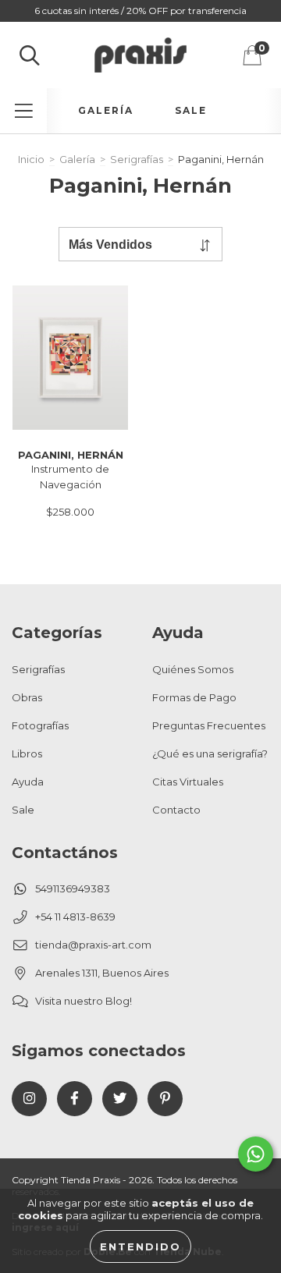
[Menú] (24, 111)
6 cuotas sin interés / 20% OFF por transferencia (140, 10)
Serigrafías (136, 159)
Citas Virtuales (187, 781)
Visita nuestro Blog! (83, 1001)
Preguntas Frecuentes (208, 725)
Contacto (176, 809)
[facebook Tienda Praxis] (74, 1098)
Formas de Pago (194, 697)
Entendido (140, 1246)
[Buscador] (30, 55)
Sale (191, 110)
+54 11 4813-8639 (75, 916)
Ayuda (28, 781)
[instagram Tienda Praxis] (29, 1098)
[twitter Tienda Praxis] (119, 1098)
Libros (27, 753)
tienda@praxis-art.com (93, 944)
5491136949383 (72, 888)
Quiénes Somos (192, 669)
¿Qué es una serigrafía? (210, 753)
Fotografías (40, 725)
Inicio (31, 159)
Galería (105, 110)
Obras (27, 697)
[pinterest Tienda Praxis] (165, 1098)
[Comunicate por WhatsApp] (255, 1154)
